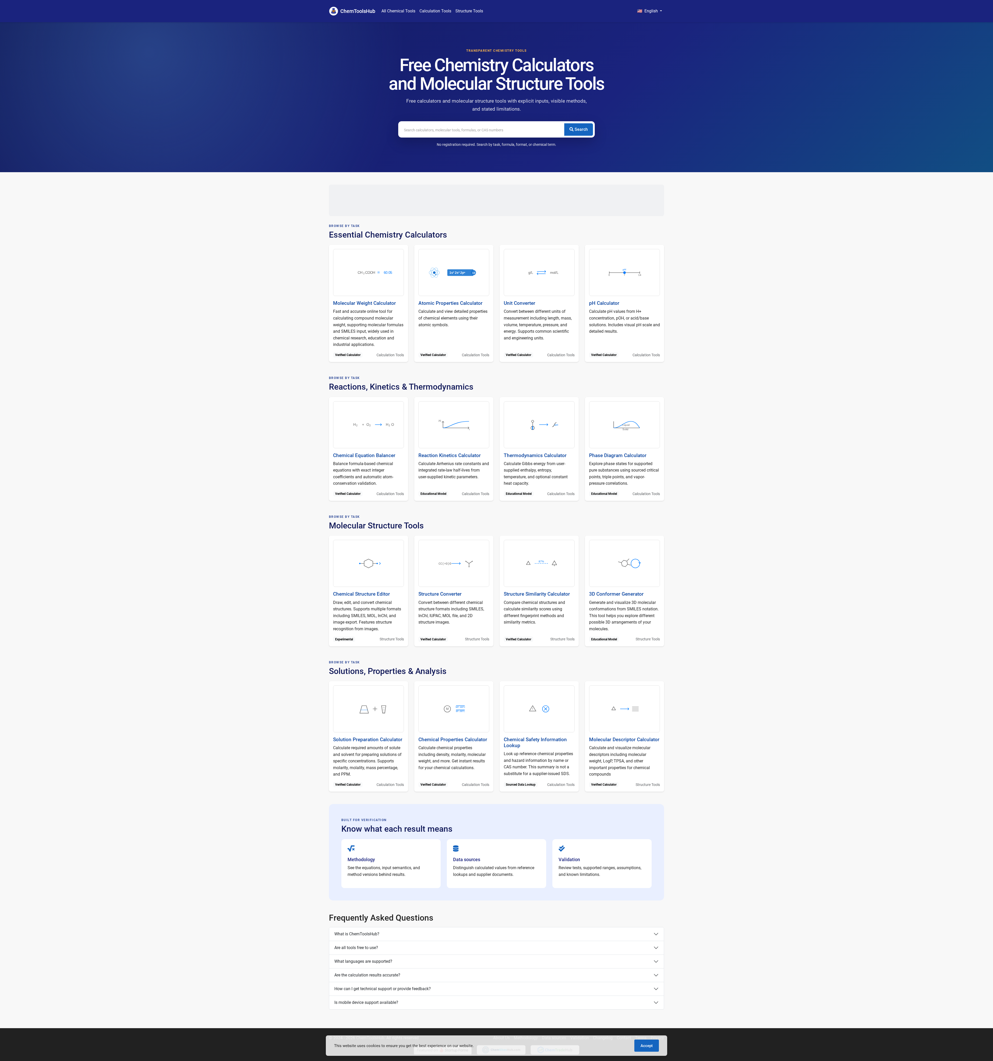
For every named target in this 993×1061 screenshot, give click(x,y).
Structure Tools (469, 11)
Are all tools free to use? (356, 947)
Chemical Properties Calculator (452, 739)
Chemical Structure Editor (361, 594)
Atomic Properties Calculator (450, 303)
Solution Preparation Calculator (367, 739)
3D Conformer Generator (616, 594)
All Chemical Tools (398, 11)
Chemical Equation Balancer (364, 455)
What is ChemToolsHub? (356, 933)
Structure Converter (440, 594)
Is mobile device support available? (366, 1002)
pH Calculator (604, 303)
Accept (647, 1045)
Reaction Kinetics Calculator (449, 455)
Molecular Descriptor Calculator (624, 739)
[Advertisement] (496, 200)
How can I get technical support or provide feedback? (382, 988)
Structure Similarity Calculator (537, 594)
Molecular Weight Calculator (364, 303)
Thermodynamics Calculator (535, 455)
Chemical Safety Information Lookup (535, 742)
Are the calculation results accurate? (367, 975)
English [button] (648, 11)
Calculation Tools (435, 11)
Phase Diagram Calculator (617, 455)
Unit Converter (519, 303)
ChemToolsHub (357, 11)
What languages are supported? (363, 961)
